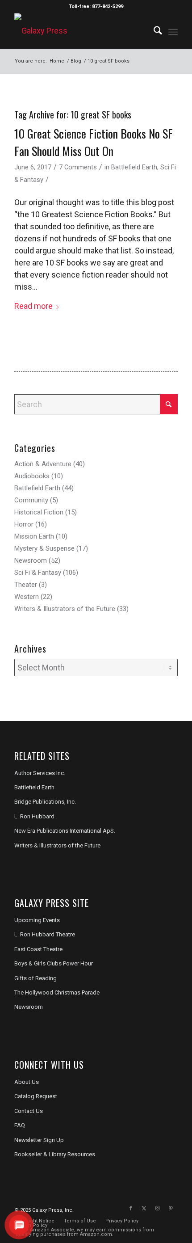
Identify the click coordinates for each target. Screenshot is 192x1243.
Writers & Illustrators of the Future (64, 609)
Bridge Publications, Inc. (45, 801)
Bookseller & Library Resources (54, 1154)
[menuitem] (153, 31)
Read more (33, 306)
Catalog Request (35, 1096)
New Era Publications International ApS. (64, 830)
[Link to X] (144, 1208)
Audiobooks (32, 476)
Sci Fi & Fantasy (37, 573)
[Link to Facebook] (131, 1208)
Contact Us (28, 1111)
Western (26, 597)
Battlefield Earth (134, 167)
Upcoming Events (37, 920)
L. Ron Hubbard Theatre (44, 934)
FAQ (19, 1125)
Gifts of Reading (35, 978)
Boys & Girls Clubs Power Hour (53, 963)
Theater (25, 585)
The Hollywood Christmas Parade (57, 992)
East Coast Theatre (38, 949)
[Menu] (173, 31)
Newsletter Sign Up (39, 1140)
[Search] (153, 31)
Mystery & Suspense (44, 548)
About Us (26, 1082)
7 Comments (78, 167)
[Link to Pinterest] (171, 1208)
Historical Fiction (38, 512)
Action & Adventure (42, 464)
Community (31, 500)
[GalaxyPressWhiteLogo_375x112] (79, 31)
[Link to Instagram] (157, 1208)
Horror (23, 524)
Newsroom (30, 560)
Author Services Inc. (39, 773)
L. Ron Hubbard (34, 816)
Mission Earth (34, 536)
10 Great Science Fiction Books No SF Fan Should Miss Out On (93, 142)
